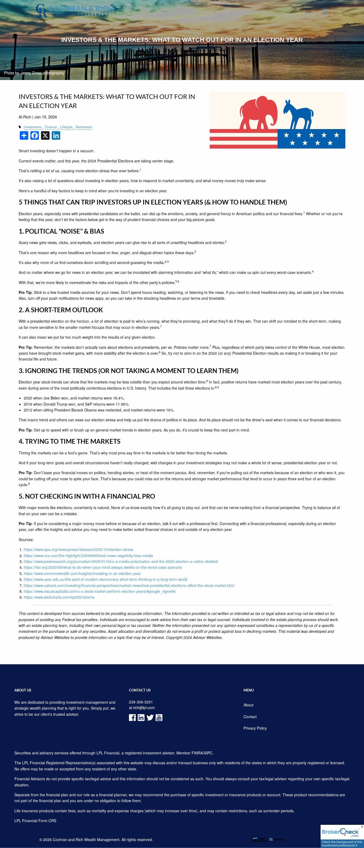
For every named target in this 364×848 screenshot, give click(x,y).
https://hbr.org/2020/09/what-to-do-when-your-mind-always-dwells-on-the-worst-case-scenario (103, 567)
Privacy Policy (255, 728)
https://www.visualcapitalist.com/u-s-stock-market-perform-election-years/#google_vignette (100, 591)
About (248, 704)
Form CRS (47, 820)
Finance (51, 127)
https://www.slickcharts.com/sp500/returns (59, 597)
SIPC (208, 752)
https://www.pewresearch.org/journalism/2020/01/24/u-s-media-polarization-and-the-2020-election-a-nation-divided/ (121, 561)
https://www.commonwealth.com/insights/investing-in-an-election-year (82, 573)
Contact (250, 716)
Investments (32, 127)
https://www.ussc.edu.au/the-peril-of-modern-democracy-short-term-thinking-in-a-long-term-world (105, 579)
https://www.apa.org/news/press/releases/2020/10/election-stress (78, 549)
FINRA (197, 752)
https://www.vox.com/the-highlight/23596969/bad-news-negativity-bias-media (88, 555)
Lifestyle (66, 127)
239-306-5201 (141, 702)
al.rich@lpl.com (142, 707)
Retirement (84, 127)
